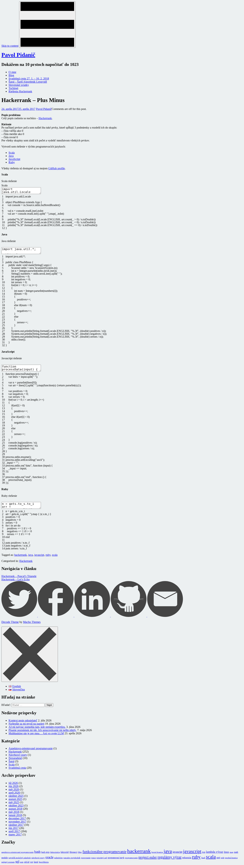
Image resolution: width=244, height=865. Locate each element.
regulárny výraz (169, 857)
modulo (4, 857)
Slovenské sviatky (19, 84)
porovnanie (86, 858)
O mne (12, 72)
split (222, 858)
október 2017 (16, 824)
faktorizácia (55, 852)
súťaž (26, 862)
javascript (192, 851)
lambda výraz (214, 852)
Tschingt (13, 88)
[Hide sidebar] (29, 654)
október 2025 (16, 795)
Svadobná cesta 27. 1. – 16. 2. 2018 (29, 78)
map (231, 852)
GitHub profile (56, 168)
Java (11, 155)
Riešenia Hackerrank (20, 91)
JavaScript (14, 159)
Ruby (12, 162)
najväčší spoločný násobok (20, 858)
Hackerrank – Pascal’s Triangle (18, 576)
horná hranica (157, 852)
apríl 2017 (14, 831)
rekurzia (186, 857)
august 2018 (15, 808)
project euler (147, 857)
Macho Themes (32, 622)
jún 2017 (14, 828)
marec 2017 (15, 834)
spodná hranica (231, 858)
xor (31, 862)
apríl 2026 (14, 792)
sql (17, 861)
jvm (203, 852)
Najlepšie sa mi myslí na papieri (26, 723)
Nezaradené (15, 758)
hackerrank (20, 554)
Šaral (11, 761)
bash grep (45, 852)
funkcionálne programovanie (104, 852)
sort (218, 857)
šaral (36, 862)
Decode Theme (10, 622)
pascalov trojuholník (71, 858)
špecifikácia (44, 862)
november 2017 (17, 821)
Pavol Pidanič (18, 55)
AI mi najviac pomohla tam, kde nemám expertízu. (37, 726)
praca (93, 858)
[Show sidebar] (47, 24)
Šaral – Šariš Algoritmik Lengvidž (28, 81)
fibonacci (73, 852)
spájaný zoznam (8, 862)
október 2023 (16, 805)
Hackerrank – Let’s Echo (15, 579)
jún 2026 (14, 786)
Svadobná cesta (17, 767)
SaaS (203, 858)
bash (37, 852)
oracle (49, 857)
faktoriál (65, 852)
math (236, 852)
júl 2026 (13, 782)
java (30, 554)
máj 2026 (14, 789)
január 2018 (15, 815)
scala (55, 554)
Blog (11, 75)
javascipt (39, 554)
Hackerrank (45, 118)
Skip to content (9, 45)
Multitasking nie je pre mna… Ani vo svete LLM (36, 733)
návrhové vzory (38, 858)
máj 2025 (14, 802)
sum (21, 862)
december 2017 (17, 818)
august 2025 (15, 799)
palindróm (58, 858)
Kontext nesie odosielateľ (23, 720)
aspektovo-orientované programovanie (17, 852)
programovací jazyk (116, 857)
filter (80, 852)
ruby (48, 554)
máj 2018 (14, 811)
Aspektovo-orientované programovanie (31, 748)
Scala (12, 152)
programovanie (131, 858)
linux (226, 851)
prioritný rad (101, 858)
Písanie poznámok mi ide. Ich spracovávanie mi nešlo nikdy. (42, 730)
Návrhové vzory (18, 754)
